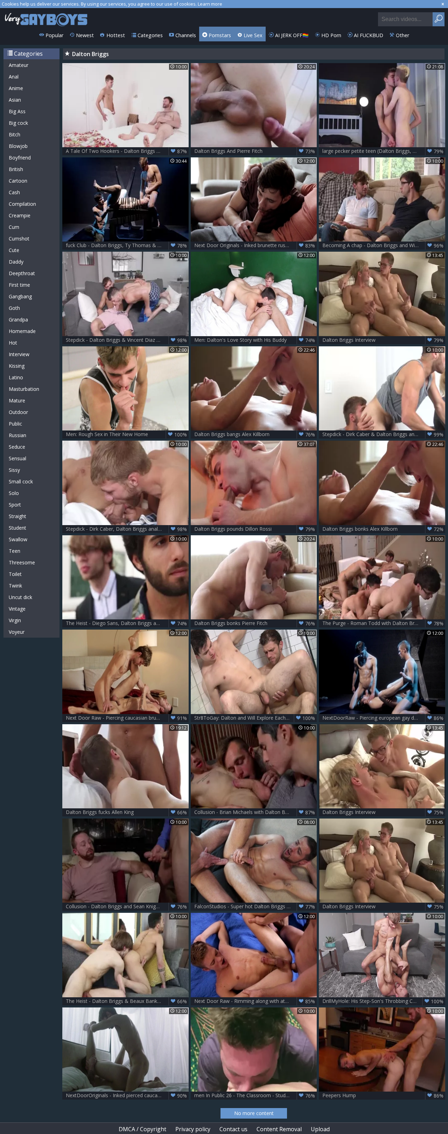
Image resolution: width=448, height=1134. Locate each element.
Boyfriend (20, 157)
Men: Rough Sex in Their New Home (126, 434)
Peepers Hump (382, 1095)
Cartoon (18, 180)
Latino (16, 377)
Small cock (21, 481)
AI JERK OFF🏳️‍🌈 (291, 35)
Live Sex (252, 35)
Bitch (14, 134)
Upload (320, 1129)
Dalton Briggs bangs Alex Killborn (254, 434)
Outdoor (18, 412)
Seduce (17, 446)
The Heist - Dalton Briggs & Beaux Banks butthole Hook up (127, 1001)
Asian (15, 99)
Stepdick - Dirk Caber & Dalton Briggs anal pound (382, 434)
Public (15, 423)
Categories (149, 35)
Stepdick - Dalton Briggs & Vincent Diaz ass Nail (126, 340)
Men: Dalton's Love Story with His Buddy (254, 340)
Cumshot (19, 238)
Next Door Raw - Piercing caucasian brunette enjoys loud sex (127, 717)
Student (17, 527)
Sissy (14, 470)
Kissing (16, 365)
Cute (14, 250)
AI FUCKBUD (367, 35)
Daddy (16, 261)
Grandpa (18, 319)
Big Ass (17, 111)
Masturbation (24, 389)
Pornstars (219, 35)
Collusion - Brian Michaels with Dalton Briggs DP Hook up (255, 812)
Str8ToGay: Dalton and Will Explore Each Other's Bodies (255, 717)
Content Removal (279, 1129)
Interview (19, 354)
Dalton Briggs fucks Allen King (126, 812)
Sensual (17, 458)
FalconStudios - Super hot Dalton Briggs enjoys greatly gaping (255, 906)
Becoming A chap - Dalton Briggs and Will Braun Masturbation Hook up (383, 245)
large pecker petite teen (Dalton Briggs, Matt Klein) (382, 151)
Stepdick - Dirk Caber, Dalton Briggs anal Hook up (126, 528)
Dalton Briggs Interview (382, 340)
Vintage (17, 608)
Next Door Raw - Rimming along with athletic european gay (255, 1001)
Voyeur (16, 632)
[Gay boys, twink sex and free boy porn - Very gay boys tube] (46, 17)
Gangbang (20, 296)
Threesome (22, 562)
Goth (14, 308)
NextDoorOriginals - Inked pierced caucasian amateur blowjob (127, 1095)
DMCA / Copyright (142, 1129)
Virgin (15, 620)
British (16, 169)
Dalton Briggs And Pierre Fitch (254, 151)
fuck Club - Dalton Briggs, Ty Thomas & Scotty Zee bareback (127, 245)
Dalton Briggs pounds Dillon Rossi (254, 528)
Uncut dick (20, 597)
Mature (17, 400)
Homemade (22, 331)
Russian (17, 435)
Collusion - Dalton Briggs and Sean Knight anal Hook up (127, 906)
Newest (84, 35)
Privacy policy (192, 1129)
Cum (14, 227)
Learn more (210, 4)
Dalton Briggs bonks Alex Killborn (382, 528)
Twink (15, 585)
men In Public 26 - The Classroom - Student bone (254, 1095)
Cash (14, 192)
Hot (13, 342)
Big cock (18, 123)
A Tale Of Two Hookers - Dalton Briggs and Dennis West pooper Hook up (127, 151)
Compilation (22, 204)
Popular (53, 35)
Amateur (18, 65)
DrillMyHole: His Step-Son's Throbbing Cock (382, 1001)
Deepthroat (22, 273)
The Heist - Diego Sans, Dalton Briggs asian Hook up (126, 623)
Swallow (18, 539)
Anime (16, 88)
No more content (254, 1113)
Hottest (115, 35)
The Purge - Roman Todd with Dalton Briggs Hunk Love (383, 623)
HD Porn (330, 35)
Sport (15, 504)
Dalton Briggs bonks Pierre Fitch (254, 623)
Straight (17, 516)
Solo (14, 493)
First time (19, 284)
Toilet (15, 574)
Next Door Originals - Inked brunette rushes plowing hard (255, 245)
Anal (14, 76)
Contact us (233, 1129)
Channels (185, 35)
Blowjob (18, 146)
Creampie (19, 215)
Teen (14, 551)
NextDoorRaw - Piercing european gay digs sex (382, 717)
